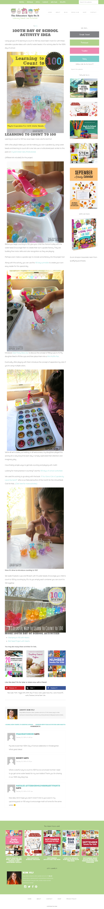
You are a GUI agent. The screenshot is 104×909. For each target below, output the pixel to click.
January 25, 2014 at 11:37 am (24, 791)
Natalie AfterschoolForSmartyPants (38, 786)
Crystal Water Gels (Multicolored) (23, 152)
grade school (45, 692)
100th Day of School (32, 692)
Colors (40, 692)
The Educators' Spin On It (25, 14)
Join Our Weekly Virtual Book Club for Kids (71, 859)
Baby (84, 59)
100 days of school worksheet (51, 471)
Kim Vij (50, 876)
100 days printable (42, 262)
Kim (51, 692)
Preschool (31, 695)
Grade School (84, 34)
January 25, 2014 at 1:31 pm (24, 761)
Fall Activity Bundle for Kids (33, 858)
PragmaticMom (25, 734)
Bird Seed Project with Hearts (19, 641)
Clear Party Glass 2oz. (20, 353)
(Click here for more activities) (26, 483)
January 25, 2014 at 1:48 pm (24, 737)
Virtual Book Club (40, 695)
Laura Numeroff (58, 692)
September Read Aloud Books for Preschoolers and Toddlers (90, 860)
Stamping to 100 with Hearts (18, 637)
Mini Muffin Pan (53, 356)
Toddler (84, 50)
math (27, 695)
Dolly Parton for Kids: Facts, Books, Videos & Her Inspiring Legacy (14, 860)
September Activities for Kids (52, 858)
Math (15, 692)
